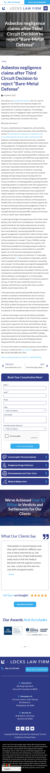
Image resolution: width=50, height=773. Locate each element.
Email (6, 392)
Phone (6, 400)
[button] (45, 8)
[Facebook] (18, 728)
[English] (3, 765)
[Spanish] (9, 765)
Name (6, 385)
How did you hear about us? (13, 425)
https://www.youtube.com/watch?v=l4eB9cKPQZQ (21, 357)
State (5, 407)
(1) (17, 258)
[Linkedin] (27, 728)
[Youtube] (32, 728)
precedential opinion (21, 101)
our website (26, 350)
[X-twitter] (22, 728)
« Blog (3, 61)
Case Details (8, 415)
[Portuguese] (6, 765)
